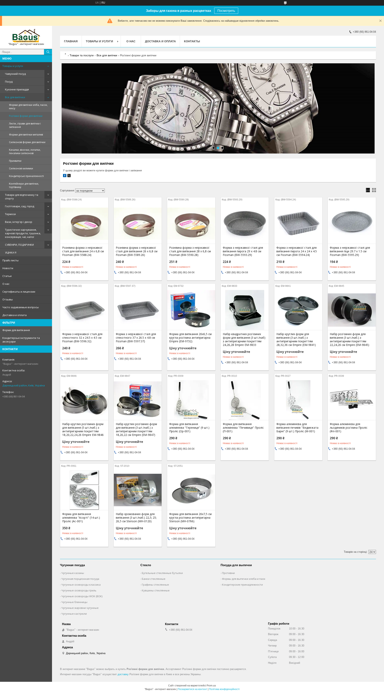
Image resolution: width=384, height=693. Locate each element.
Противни (228, 573)
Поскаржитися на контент (192, 689)
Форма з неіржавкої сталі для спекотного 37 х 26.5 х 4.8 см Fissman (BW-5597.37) (136, 337)
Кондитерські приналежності (26, 176)
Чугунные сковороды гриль (78, 590)
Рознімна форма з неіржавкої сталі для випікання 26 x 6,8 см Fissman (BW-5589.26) (136, 251)
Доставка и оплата (14, 315)
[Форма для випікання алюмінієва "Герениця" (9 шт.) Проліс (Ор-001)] (191, 400)
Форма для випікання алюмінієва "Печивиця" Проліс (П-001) (243, 427)
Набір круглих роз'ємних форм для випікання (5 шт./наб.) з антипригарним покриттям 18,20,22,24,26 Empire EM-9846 (83, 429)
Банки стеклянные (153, 579)
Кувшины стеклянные (156, 590)
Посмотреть (226, 10)
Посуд (9, 81)
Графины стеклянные (155, 584)
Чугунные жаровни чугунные (80, 608)
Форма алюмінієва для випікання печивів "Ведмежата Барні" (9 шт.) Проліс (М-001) (297, 427)
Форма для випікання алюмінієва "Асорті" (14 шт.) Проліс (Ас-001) (81, 517)
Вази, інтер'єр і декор (18, 222)
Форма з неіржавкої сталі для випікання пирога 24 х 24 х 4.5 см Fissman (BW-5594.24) (296, 251)
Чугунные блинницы (74, 602)
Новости (7, 268)
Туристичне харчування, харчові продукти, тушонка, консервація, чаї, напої (23, 233)
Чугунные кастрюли (74, 613)
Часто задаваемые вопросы (20, 307)
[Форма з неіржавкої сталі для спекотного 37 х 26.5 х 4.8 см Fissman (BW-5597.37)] (138, 310)
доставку (123, 674)
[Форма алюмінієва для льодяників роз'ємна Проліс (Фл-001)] (352, 400)
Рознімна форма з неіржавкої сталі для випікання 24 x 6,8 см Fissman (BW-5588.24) (83, 251)
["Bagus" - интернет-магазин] (26, 35)
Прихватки (15, 161)
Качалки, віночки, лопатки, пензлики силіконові (25, 151)
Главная (71, 41)
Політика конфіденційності (224, 689)
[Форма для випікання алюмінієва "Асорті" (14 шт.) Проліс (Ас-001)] (84, 490)
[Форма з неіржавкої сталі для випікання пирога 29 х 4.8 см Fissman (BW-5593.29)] (245, 224)
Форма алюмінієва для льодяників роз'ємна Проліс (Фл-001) (348, 427)
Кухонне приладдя (17, 89)
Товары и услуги (12, 66)
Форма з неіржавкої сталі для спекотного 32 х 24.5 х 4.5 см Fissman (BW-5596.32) (82, 337)
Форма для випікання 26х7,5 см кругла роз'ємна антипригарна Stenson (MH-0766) (190, 517)
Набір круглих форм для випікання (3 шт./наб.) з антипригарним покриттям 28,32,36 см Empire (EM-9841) (296, 339)
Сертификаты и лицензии (18, 291)
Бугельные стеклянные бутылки (162, 573)
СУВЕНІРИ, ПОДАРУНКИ (19, 244)
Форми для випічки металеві (26, 134)
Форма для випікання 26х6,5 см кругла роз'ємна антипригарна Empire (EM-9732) (190, 337)
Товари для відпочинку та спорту (21, 196)
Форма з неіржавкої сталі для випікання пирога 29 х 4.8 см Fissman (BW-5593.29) (243, 251)
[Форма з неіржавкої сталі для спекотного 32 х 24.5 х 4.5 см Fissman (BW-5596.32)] (84, 310)
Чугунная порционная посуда (80, 579)
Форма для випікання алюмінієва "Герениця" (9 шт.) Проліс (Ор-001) (189, 427)
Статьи (7, 276)
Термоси (10, 214)
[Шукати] (48, 52)
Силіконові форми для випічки (27, 142)
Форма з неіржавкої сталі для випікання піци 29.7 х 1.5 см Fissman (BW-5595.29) (350, 251)
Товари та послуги (82, 55)
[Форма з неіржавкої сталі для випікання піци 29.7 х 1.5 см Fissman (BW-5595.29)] (352, 224)
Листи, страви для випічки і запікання (25, 125)
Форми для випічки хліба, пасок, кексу (28, 106)
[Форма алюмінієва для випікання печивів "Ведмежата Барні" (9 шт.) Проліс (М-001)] (298, 400)
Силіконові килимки (21, 168)
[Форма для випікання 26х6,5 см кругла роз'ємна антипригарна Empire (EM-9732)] (191, 310)
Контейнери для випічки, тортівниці (24, 185)
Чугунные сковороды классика (81, 584)
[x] (69, 176)
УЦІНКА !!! (10, 252)
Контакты (192, 41)
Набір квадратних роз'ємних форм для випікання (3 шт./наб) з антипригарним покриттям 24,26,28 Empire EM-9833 (244, 339)
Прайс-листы (10, 260)
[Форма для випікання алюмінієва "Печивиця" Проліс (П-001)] (245, 400)
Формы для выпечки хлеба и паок (243, 579)
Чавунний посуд (15, 74)
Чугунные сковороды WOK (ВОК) (81, 596)
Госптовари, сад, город (19, 206)
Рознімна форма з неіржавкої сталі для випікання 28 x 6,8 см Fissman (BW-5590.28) (190, 251)
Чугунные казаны (72, 573)
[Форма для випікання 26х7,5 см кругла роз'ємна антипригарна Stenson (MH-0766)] (191, 490)
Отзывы (7, 299)
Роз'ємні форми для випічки (25, 116)
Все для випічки (15, 97)
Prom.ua (211, 685)
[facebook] (64, 176)
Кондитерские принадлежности (242, 584)
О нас (5, 284)
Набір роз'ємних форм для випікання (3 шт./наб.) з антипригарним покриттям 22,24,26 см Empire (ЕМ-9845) (349, 339)
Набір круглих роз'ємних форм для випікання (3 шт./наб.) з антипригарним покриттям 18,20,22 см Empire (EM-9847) (136, 429)
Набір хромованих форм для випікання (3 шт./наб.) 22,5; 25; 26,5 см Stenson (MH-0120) (136, 517)
